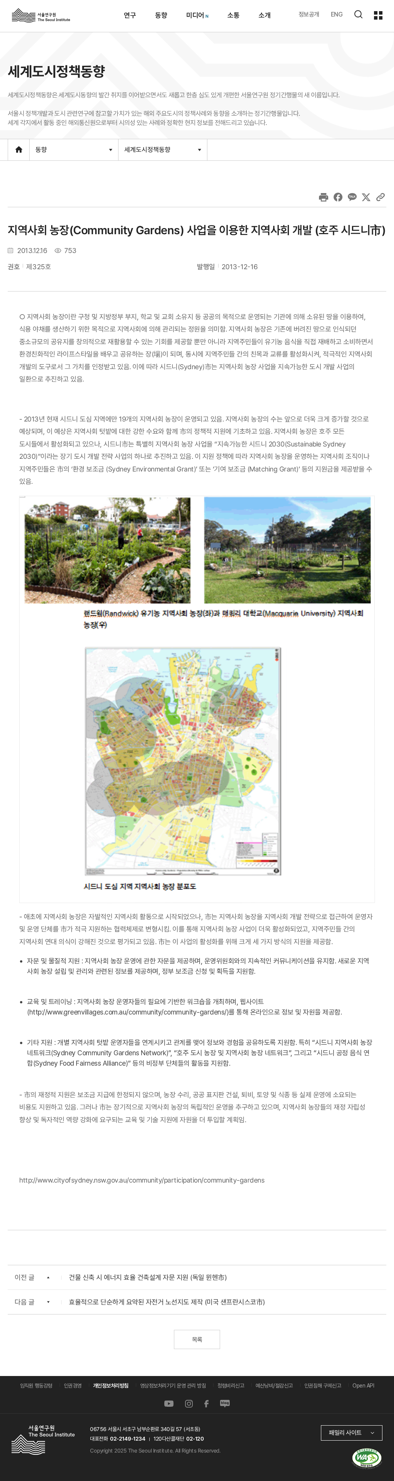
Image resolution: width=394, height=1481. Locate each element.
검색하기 (358, 14)
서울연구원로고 (41, 15)
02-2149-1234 (127, 1439)
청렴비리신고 (230, 1386)
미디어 (195, 15)
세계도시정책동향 (147, 152)
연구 (129, 15)
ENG (337, 14)
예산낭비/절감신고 (274, 1386)
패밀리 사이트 (345, 1432)
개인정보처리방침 (111, 1386)
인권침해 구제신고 (322, 1386)
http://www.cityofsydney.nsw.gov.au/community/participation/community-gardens (141, 1180)
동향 (161, 15)
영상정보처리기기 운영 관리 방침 (173, 1386)
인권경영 (73, 1386)
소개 (264, 15)
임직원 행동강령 (36, 1386)
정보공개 (309, 14)
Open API (363, 1386)
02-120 (195, 1439)
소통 (233, 15)
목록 (197, 1339)
